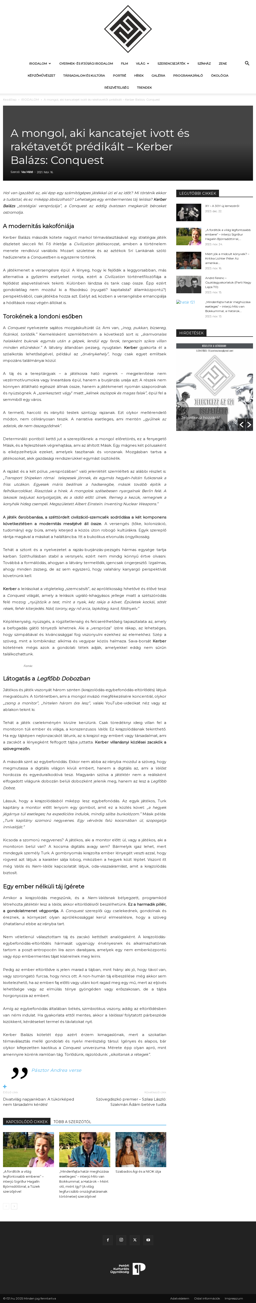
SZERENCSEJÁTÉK (171, 63)
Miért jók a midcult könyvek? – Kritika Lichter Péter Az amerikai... (227, 258)
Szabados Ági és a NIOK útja (138, 1171)
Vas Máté (27, 172)
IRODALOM (38, 63)
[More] (84, 1087)
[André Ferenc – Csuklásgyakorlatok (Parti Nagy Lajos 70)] (188, 284)
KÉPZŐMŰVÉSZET (41, 75)
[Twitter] (135, 1240)
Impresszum (234, 1298)
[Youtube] (148, 1240)
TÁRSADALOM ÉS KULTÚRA (84, 75)
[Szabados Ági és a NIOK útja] (141, 1149)
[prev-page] (6, 1206)
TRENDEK (144, 87)
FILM (124, 63)
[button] (247, 64)
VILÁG (140, 63)
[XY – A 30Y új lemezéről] (188, 212)
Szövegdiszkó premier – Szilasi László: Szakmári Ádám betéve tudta (131, 1102)
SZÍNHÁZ (204, 63)
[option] (214, 387)
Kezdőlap (9, 99)
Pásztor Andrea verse (56, 1070)
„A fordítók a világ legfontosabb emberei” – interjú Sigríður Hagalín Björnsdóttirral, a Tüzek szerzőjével (23, 1181)
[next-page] (14, 1206)
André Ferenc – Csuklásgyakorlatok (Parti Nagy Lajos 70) (228, 282)
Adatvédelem (179, 1298)
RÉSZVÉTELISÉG (116, 87)
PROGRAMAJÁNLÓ (188, 75)
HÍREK (139, 75)
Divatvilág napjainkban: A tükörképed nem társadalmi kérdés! (38, 1102)
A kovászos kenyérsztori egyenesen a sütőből (201, 410)
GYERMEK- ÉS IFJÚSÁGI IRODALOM (86, 63)
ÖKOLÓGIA (219, 75)
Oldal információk (207, 1298)
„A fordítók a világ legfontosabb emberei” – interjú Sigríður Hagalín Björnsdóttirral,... (228, 234)
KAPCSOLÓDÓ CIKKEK (27, 1122)
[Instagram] (121, 1240)
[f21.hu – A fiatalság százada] (128, 29)
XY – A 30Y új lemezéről (222, 206)
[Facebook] (108, 1240)
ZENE (223, 63)
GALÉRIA (158, 75)
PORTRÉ (119, 75)
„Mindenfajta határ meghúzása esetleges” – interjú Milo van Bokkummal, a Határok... (227, 306)
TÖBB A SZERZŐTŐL (72, 1122)
